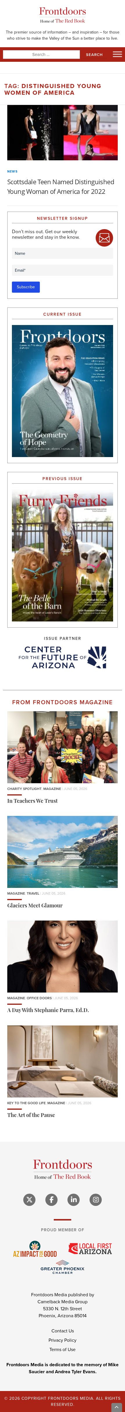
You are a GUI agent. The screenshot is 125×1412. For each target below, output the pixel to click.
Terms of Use (62, 1349)
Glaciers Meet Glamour (35, 906)
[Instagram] (96, 1200)
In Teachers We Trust (32, 801)
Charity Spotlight (24, 788)
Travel (33, 893)
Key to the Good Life (26, 1103)
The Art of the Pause (31, 1115)
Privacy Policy (62, 1340)
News (12, 171)
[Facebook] (51, 1200)
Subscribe (26, 287)
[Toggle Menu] (117, 54)
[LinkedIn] (73, 1200)
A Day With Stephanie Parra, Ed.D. (48, 1011)
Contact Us (62, 1330)
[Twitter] (29, 1200)
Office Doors (39, 998)
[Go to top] (116, 1407)
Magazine (52, 788)
